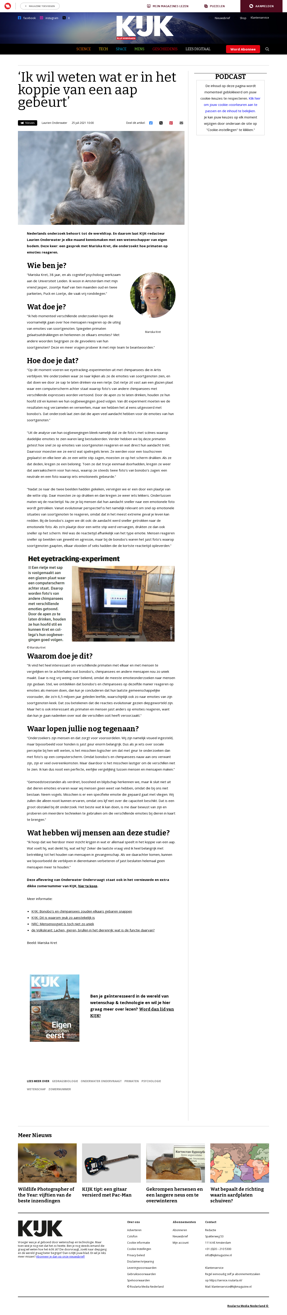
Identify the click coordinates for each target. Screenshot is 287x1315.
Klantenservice (260, 18)
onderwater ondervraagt (101, 1081)
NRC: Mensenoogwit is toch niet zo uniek (62, 924)
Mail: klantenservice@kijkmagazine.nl (228, 1287)
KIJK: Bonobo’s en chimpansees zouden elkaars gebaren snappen (81, 911)
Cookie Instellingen (139, 1249)
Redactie (210, 1230)
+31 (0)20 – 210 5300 (218, 1249)
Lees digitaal (198, 49)
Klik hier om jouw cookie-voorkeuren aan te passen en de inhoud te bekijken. (232, 104)
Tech (103, 49)
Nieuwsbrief (222, 18)
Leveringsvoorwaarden (142, 1268)
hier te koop (87, 886)
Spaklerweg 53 (214, 1236)
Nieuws (30, 123)
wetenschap (36, 1089)
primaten (131, 1081)
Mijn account (181, 1243)
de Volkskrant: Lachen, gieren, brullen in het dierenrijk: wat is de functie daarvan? (93, 930)
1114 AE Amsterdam (218, 1243)
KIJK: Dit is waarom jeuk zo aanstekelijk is (63, 917)
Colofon (132, 1236)
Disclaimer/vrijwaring (140, 1261)
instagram (52, 18)
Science (83, 49)
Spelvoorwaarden (138, 1280)
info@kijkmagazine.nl (218, 1255)
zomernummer (59, 1089)
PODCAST (230, 77)
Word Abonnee (243, 49)
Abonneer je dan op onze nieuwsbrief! (60, 1256)
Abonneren (180, 1230)
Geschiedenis (165, 49)
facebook (30, 18)
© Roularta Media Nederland (145, 1287)
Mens (139, 49)
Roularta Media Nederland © (248, 1306)
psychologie (151, 1081)
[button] (261, 6)
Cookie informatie (138, 1243)
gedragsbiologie (65, 1081)
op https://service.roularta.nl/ (223, 1280)
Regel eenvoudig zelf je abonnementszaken (232, 1274)
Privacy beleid (136, 1255)
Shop (243, 18)
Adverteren (134, 1230)
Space (121, 49)
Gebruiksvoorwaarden (141, 1274)
